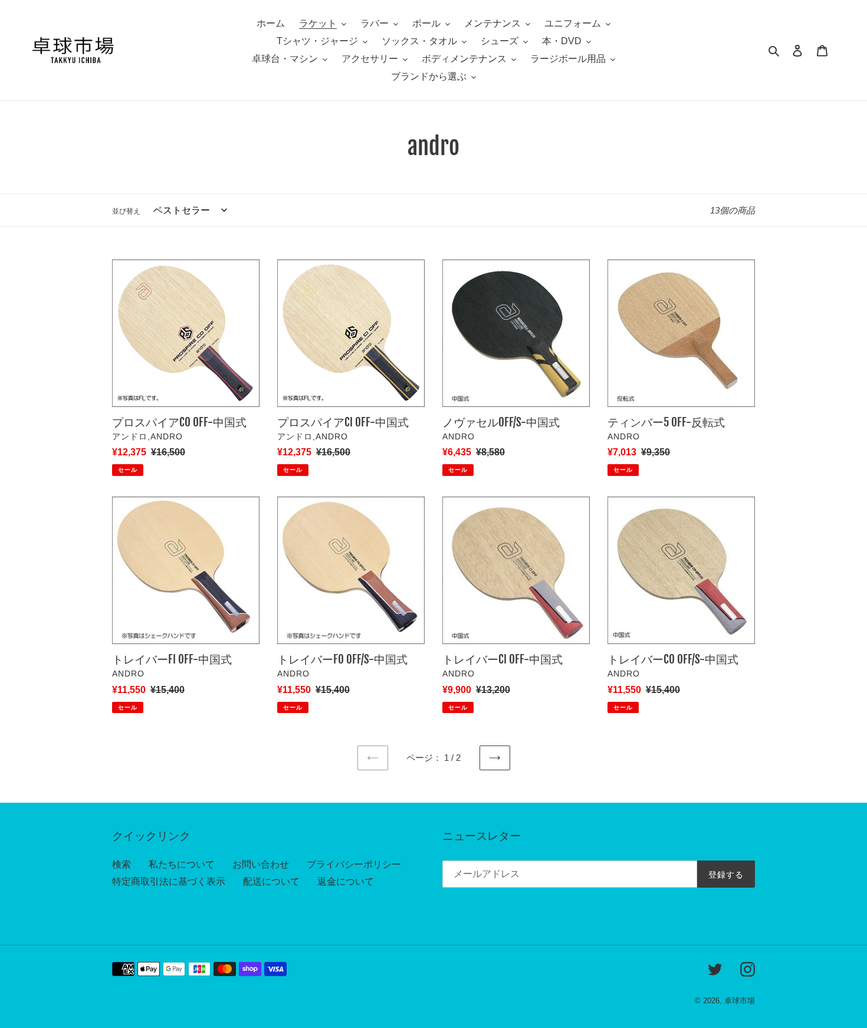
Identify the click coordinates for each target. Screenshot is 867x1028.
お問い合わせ (260, 864)
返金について (345, 881)
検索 (121, 864)
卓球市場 (739, 1000)
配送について (271, 881)
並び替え (126, 211)
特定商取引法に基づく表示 (168, 881)
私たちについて (182, 864)
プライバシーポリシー (354, 864)
